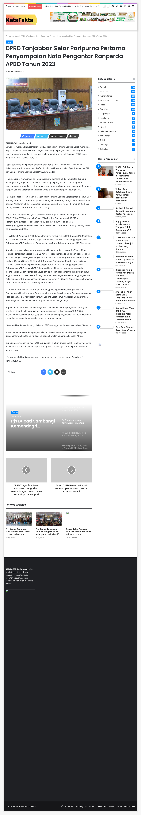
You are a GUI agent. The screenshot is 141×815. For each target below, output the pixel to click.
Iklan (100, 806)
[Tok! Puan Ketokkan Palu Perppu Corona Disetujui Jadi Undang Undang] (105, 241)
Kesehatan (104, 118)
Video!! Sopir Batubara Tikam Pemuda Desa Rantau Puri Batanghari (124, 195)
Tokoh (102, 140)
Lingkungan (105, 113)
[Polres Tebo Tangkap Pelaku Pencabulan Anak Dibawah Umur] (79, 519)
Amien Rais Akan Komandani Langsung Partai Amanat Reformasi (125, 296)
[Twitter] (50, 372)
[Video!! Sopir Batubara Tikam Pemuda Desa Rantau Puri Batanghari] (105, 193)
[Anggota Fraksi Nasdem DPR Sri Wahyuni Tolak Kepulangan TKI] (105, 225)
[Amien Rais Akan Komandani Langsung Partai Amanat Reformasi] (105, 296)
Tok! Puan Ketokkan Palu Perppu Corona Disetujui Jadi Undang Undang (125, 243)
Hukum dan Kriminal (109, 100)
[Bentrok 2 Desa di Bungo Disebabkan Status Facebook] (105, 212)
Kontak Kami (129, 806)
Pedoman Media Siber (113, 806)
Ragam (103, 127)
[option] (49, 423)
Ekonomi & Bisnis (107, 122)
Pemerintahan (106, 96)
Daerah (17, 36)
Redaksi (92, 806)
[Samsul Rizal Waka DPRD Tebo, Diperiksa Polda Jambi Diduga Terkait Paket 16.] (105, 312)
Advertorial (105, 136)
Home (10, 36)
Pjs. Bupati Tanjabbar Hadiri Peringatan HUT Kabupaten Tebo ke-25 (47, 532)
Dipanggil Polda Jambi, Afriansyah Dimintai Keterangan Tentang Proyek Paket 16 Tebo (125, 277)
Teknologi (104, 149)
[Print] (63, 372)
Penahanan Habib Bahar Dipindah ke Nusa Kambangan (125, 259)
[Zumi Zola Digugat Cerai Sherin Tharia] (105, 331)
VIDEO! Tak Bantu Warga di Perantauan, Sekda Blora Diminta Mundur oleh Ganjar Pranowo (125, 174)
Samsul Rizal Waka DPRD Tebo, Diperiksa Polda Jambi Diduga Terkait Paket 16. (125, 314)
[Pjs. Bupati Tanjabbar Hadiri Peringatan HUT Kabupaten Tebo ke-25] (49, 519)
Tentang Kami (81, 806)
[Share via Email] (57, 372)
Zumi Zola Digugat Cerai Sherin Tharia (125, 328)
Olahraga (104, 144)
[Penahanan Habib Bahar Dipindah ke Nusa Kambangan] (105, 260)
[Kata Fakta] (23, 20)
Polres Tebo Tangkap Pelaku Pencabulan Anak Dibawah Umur (78, 532)
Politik (102, 105)
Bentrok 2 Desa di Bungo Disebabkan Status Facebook (125, 211)
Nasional (104, 91)
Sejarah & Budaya (108, 131)
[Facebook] (43, 372)
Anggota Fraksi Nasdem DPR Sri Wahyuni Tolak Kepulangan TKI (123, 225)
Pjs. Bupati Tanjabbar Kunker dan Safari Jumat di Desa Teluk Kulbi (18, 532)
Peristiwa (104, 109)
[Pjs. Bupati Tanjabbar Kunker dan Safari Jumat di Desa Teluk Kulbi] (19, 519)
